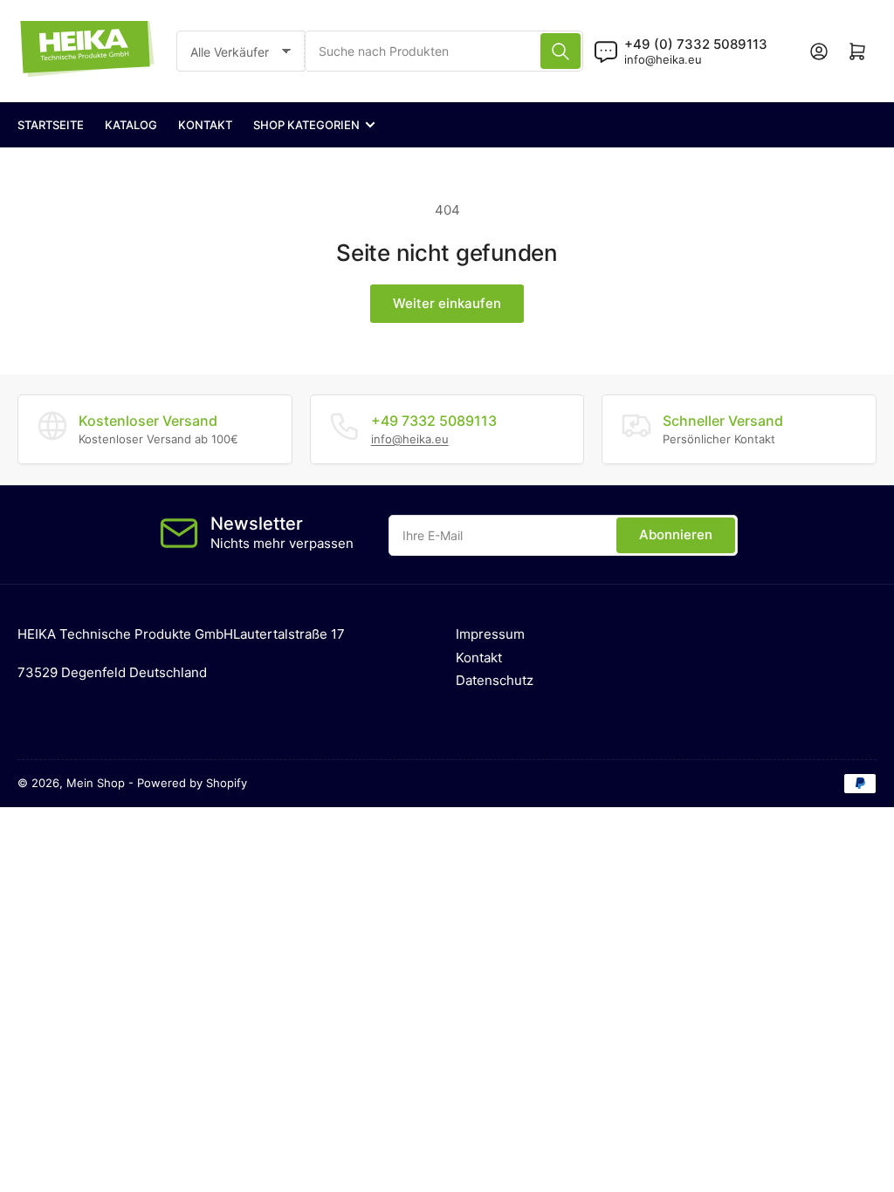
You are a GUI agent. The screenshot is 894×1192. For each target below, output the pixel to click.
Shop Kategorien (306, 125)
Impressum (490, 634)
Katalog (131, 125)
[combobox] (444, 51)
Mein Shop (95, 783)
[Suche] (560, 51)
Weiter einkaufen (447, 303)
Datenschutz (494, 680)
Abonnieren (675, 534)
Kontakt (205, 125)
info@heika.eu (663, 59)
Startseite (50, 125)
